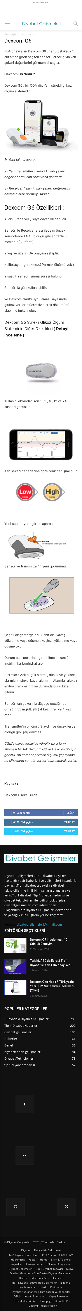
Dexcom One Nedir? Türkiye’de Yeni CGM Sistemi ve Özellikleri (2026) (52, 986)
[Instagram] (15, 1207)
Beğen (71, 812)
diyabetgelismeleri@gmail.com (39, 924)
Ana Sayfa (10, 34)
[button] (7, 24)
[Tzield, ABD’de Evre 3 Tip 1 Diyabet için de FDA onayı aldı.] (15, 966)
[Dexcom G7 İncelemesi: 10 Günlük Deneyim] (15, 945)
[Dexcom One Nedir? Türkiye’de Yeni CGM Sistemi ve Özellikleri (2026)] (15, 987)
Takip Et (69, 822)
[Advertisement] (41, 10)
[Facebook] (25, 1104)
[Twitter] (67, 1207)
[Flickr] (25, 1155)
